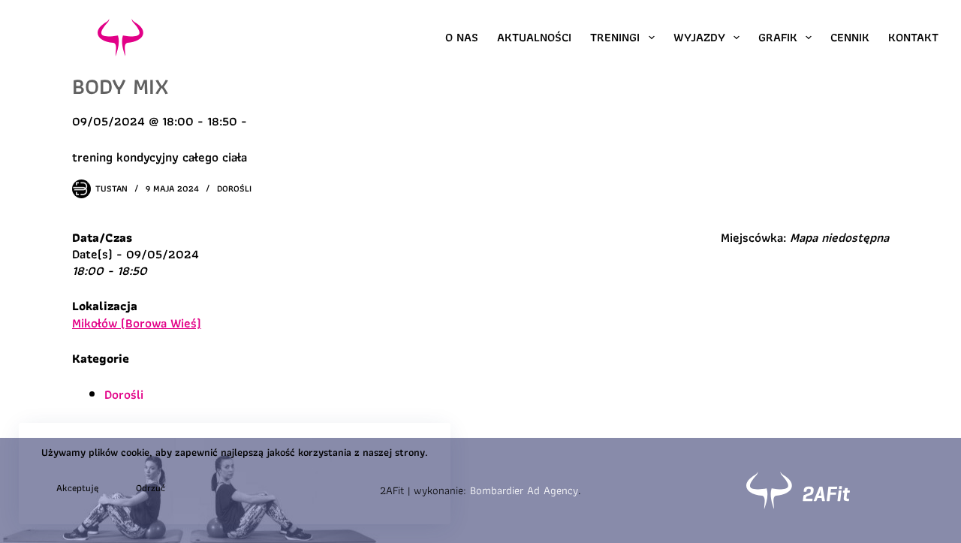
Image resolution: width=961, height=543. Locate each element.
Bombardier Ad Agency (524, 490)
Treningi (615, 37)
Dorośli (234, 188)
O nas (461, 37)
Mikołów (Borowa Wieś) (136, 322)
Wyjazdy (699, 37)
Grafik (777, 37)
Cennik (849, 37)
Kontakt (913, 37)
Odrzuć (150, 488)
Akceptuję (77, 488)
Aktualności (534, 37)
